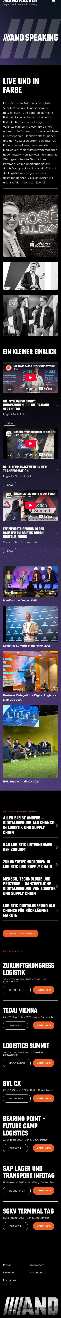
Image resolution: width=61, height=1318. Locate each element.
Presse (7, 1264)
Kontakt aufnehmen (20, 933)
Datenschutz (38, 1272)
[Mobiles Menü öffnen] (53, 1)
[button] (30, 409)
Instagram (9, 1280)
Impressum (37, 1264)
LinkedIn (8, 1272)
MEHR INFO (43, 989)
